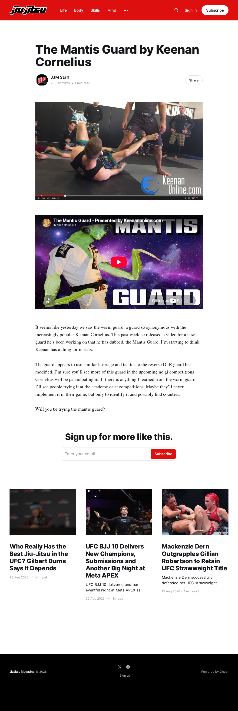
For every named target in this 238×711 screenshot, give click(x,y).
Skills (95, 10)
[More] (125, 10)
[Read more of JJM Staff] (41, 80)
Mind (111, 10)
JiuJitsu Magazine (22, 671)
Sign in (191, 10)
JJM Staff (60, 77)
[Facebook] (128, 667)
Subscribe (215, 10)
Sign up (125, 675)
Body (78, 10)
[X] (120, 667)
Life (63, 10)
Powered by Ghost (214, 671)
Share (193, 80)
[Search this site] (176, 10)
